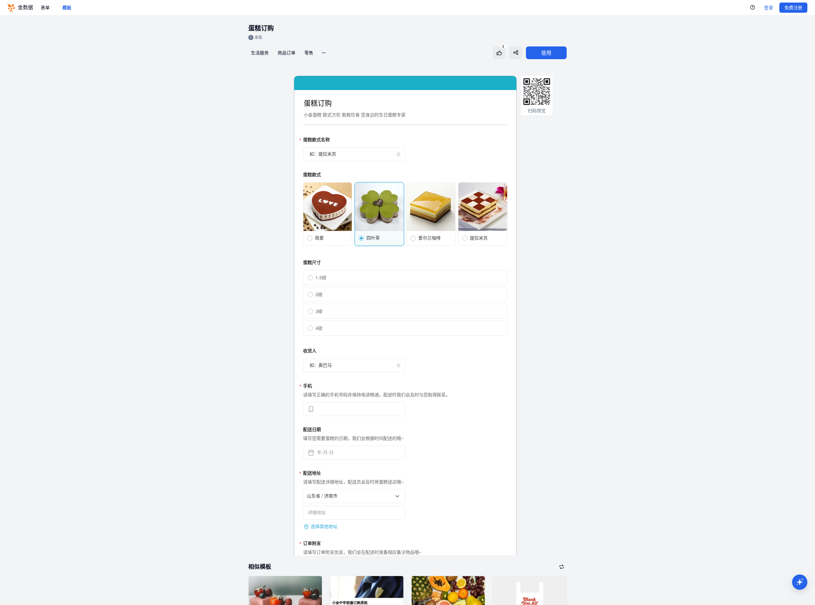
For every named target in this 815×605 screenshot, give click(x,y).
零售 (308, 52)
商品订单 (286, 52)
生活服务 (260, 52)
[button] (799, 582)
